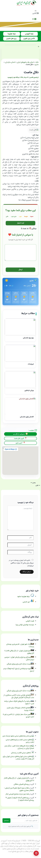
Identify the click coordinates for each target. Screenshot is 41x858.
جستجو (6, 820)
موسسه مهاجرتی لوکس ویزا (25, 624)
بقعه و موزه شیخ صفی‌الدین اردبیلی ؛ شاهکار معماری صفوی (19, 789)
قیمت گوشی (30, 621)
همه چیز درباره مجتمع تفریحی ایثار (17, 794)
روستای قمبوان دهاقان (21, 784)
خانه (37, 62)
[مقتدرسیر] (20, 27)
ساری (36, 64)
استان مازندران (10, 62)
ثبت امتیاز (20, 223)
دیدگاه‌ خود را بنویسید (13, 77)
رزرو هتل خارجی (11, 38)
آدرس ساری (19, 443)
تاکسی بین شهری (29, 38)
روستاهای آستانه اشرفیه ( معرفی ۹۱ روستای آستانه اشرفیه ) (20, 799)
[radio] (31, 216)
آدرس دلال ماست (19, 438)
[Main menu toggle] (34, 19)
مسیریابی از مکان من (19, 434)
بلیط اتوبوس (29, 34)
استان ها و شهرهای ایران (25, 62)
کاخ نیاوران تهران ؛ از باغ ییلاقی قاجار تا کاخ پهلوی (19, 779)
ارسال (20, 269)
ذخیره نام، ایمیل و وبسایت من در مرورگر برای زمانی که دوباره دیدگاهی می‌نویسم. (21, 563)
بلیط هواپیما (11, 34)
